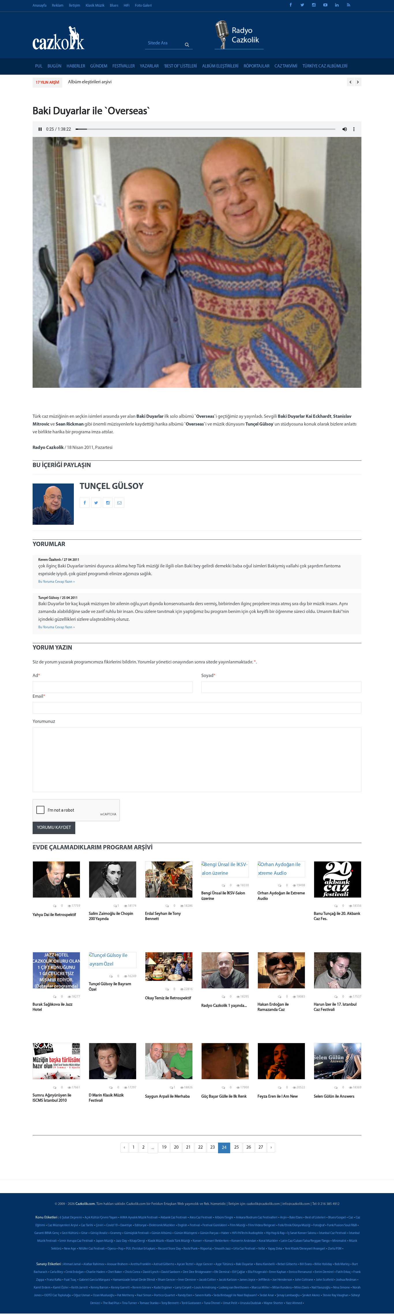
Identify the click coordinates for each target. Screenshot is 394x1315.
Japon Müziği (104, 1241)
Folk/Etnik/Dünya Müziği (294, 1225)
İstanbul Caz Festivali (332, 1233)
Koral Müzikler (268, 1241)
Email (39, 696)
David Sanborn (170, 1272)
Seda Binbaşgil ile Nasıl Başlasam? (235, 1295)
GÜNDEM (98, 66)
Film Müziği (237, 1225)
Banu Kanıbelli (265, 1264)
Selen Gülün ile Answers (334, 1096)
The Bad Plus (111, 1303)
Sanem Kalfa (203, 1295)
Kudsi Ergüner (163, 1287)
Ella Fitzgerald (257, 1272)
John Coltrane (304, 1280)
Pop (120, 1248)
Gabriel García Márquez (94, 1280)
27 (260, 1147)
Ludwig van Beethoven (234, 1287)
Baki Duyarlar (244, 1264)
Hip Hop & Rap (275, 1233)
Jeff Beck (264, 1280)
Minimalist (339, 1241)
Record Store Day (169, 1248)
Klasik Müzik (95, 5)
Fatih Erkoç (343, 1272)
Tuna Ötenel (212, 1303)
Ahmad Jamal (72, 1264)
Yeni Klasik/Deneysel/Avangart (305, 1248)
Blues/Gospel (337, 1217)
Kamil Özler (61, 1287)
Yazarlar (149, 66)
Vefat (261, 1248)
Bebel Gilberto (287, 1264)
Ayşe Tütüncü (224, 1264)
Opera (111, 1248)
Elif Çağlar (238, 1272)
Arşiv (283, 1217)
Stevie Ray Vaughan (335, 1295)
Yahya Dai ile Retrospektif (54, 915)
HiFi (127, 5)
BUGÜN (54, 66)
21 (188, 1147)
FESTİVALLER (123, 66)
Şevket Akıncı (311, 1295)
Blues (114, 5)
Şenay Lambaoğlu (288, 1295)
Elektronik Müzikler (162, 1225)
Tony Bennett (170, 1303)
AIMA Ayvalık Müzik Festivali (139, 1217)
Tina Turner (129, 1303)
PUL (38, 66)
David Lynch (151, 1272)
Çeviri (100, 1225)
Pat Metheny (125, 1295)
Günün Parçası (209, 1233)
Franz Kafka (54, 1280)
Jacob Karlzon (228, 1280)
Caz (350, 1217)
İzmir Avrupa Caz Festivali (76, 1241)
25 (236, 1147)
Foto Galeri (143, 5)
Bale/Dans (296, 1217)
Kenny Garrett (120, 1287)
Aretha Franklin (140, 1264)
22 (200, 1147)
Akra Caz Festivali (201, 1217)
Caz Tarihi (87, 1225)
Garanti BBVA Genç (46, 1233)
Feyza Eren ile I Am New (278, 1096)
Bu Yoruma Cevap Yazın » (56, 582)
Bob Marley (342, 1264)
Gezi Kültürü (70, 1233)
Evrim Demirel (324, 1272)
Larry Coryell (183, 1287)
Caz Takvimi (286, 66)
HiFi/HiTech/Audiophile (247, 1233)
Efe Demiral (222, 1272)
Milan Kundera (282, 1287)
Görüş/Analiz (99, 1233)
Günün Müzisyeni (185, 1233)
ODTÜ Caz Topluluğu (57, 1295)
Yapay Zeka (275, 1248)
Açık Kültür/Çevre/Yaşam (101, 1217)
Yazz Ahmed (294, 1303)
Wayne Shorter (273, 1303)
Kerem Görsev (141, 1287)
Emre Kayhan (277, 1272)
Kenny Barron (99, 1287)
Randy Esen (185, 1295)
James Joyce (247, 1280)
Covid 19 (112, 1225)
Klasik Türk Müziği (178, 1241)
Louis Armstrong (205, 1287)
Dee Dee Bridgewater (197, 1272)
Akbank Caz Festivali (173, 1217)
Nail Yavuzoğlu (321, 1287)
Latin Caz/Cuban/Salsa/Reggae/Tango (305, 1241)
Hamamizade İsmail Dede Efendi (134, 1280)
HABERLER (76, 66)
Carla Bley (56, 1272)
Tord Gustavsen (191, 1303)
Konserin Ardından (243, 1241)
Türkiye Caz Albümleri (325, 66)
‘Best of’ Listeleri (180, 66)
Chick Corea (132, 1272)
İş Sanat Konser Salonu (301, 1233)
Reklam (57, 5)
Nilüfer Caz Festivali (92, 1248)
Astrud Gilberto (163, 1264)
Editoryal (141, 1225)
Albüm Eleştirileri (220, 66)
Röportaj (206, 1248)
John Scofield (324, 1280)
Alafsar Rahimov (93, 1264)
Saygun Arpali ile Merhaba (167, 1096)
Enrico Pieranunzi (300, 1272)
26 (248, 1147)
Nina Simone (341, 1287)
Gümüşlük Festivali (136, 1233)
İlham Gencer (167, 1280)
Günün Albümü (161, 1233)
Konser (197, 1241)
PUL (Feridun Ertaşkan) (140, 1248)
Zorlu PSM (335, 1248)
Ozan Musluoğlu (104, 1295)
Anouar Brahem (117, 1264)
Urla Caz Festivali (244, 1248)
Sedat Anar (267, 1295)
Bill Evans (306, 1264)
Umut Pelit (230, 1303)
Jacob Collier (207, 1280)
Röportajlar (256, 66)
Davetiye (126, 1225)
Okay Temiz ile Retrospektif (168, 998)
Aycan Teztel (185, 1264)
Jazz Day (121, 1241)
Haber (225, 1233)
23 (212, 1147)
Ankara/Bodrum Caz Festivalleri (256, 1217)
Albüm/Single (224, 1217)
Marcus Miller (261, 1287)
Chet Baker (115, 1272)
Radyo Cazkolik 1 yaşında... (224, 1006)
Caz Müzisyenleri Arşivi (63, 1225)
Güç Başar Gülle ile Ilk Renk (224, 1096)
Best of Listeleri (315, 1217)
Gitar (84, 1233)
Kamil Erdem (42, 1287)
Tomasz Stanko (149, 1303)
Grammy (115, 1233)
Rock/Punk (190, 1248)
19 (164, 1147)
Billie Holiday (323, 1264)
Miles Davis (301, 1287)
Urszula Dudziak (250, 1303)
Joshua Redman (346, 1280)
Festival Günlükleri (214, 1225)
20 (176, 1147)
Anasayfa (39, 5)
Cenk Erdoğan (74, 1272)
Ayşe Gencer (204, 1264)
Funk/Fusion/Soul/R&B (342, 1225)
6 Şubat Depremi (71, 1217)
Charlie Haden (95, 1272)
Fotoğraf (318, 1225)
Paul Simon (144, 1295)
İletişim (74, 5)
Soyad (208, 676)
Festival (195, 1225)
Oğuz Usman (82, 1295)
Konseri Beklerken (216, 1241)
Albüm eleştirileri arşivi (90, 82)
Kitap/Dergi (137, 1241)
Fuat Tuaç (70, 1280)
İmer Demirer (187, 1280)
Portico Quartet (164, 1295)
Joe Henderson (282, 1280)
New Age (70, 1248)
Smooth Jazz (222, 1248)
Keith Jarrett (79, 1287)
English (182, 1225)
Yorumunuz (44, 721)
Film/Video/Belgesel (261, 1225)
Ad (36, 676)
